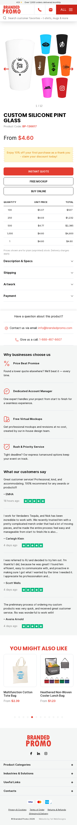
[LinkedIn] (38, 753)
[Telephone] (39, 9)
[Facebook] (31, 753)
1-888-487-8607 (50, 339)
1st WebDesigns (58, 819)
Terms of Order (37, 809)
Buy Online (38, 191)
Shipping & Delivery (38, 813)
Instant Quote (38, 171)
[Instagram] (45, 753)
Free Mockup (38, 181)
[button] (6, 68)
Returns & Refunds (57, 809)
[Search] (5, 18)
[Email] (50, 9)
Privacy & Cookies (17, 809)
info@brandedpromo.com (55, 328)
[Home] (12, 9)
